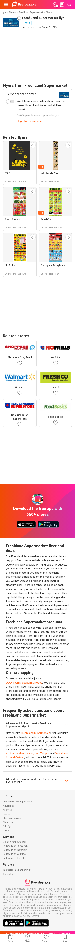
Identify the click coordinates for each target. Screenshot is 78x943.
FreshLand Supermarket (31, 12)
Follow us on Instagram (15, 850)
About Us (8, 822)
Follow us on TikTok (13, 858)
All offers (8, 809)
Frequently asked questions (17, 801)
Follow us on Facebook (15, 845)
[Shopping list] (62, 4)
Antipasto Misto (16, 753)
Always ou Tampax (38, 753)
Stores (12, 12)
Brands (6, 814)
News (6, 830)
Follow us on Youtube (14, 854)
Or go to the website (29, 121)
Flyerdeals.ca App (12, 818)
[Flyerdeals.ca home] (24, 4)
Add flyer (7, 826)
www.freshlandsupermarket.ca (24, 682)
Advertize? (8, 805)
